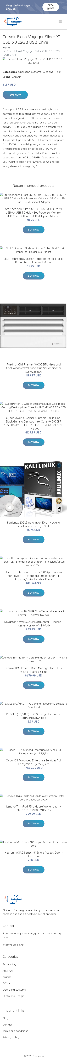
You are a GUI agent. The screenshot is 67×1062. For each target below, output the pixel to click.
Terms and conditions (15, 1031)
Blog (5, 1018)
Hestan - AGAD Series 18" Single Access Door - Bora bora (34, 854)
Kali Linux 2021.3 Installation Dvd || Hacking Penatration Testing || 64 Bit (33, 524)
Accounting (9, 964)
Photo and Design (13, 996)
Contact (7, 1024)
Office (6, 983)
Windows (48, 71)
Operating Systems (29, 71)
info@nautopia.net (13, 944)
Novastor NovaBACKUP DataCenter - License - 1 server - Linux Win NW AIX (33, 623)
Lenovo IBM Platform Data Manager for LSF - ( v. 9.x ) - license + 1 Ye (33, 669)
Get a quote (50, 7)
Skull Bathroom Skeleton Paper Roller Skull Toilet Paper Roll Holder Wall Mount (34, 260)
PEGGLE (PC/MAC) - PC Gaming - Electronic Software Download (33, 715)
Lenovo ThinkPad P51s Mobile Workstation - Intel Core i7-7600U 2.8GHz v (33, 808)
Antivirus (8, 970)
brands (7, 977)
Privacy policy (11, 1037)
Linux (57, 71)
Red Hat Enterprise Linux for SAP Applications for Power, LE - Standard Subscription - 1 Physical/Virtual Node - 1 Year (33, 575)
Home (6, 47)
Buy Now (15, 94)
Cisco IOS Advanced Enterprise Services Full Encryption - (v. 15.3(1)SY (33, 762)
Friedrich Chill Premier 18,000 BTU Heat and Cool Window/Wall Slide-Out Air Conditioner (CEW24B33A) (33, 368)
